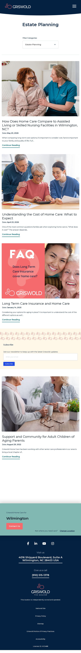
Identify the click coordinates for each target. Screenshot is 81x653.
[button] (74, 6)
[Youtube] (44, 544)
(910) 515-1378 (40, 575)
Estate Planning (33, 44)
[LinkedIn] (35, 544)
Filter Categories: (32, 41)
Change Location (67, 531)
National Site (40, 608)
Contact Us (14, 526)
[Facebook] (28, 544)
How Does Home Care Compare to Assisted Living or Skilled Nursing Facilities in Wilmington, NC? (40, 125)
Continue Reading (11, 145)
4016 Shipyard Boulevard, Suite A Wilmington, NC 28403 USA (40, 559)
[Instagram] (52, 544)
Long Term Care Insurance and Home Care (36, 304)
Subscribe (9, 364)
